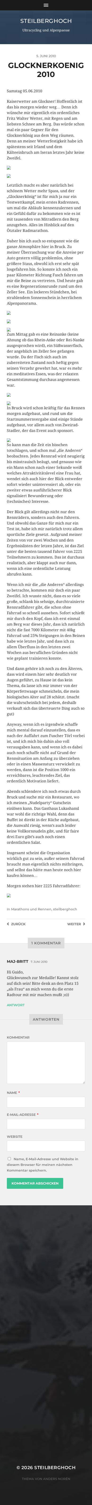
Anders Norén (56, 1479)
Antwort (16, 1005)
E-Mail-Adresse (22, 1115)
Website (14, 1136)
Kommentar (18, 1037)
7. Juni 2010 (39, 962)
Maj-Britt (17, 961)
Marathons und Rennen (31, 909)
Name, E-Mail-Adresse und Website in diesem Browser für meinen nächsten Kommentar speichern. (42, 1164)
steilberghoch (46, 20)
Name (13, 1093)
